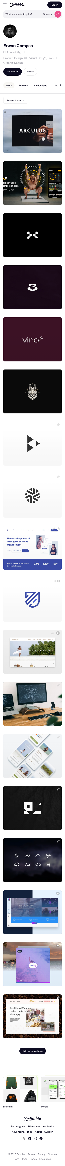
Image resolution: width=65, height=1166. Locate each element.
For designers (18, 1126)
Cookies (52, 1154)
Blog (29, 1131)
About (38, 1131)
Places (33, 1158)
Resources (45, 1158)
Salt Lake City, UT (14, 52)
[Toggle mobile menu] (5, 5)
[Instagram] (35, 1138)
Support (48, 1131)
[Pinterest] (41, 1138)
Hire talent (34, 1126)
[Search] (57, 14)
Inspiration (48, 1126)
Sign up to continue (32, 1051)
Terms (31, 1154)
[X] (24, 1138)
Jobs (16, 1158)
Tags (24, 1158)
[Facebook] (29, 1138)
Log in (55, 4)
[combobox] (22, 14)
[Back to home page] (17, 5)
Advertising (18, 1131)
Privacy (41, 1154)
